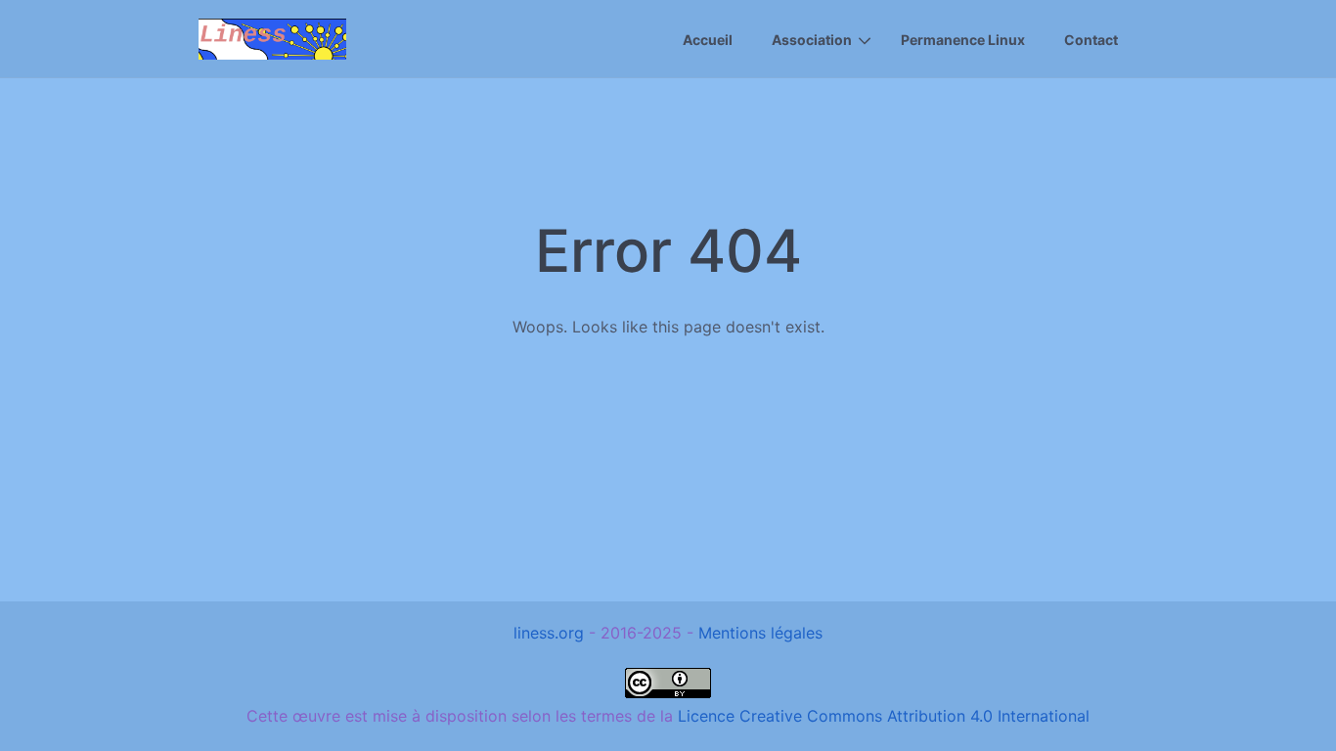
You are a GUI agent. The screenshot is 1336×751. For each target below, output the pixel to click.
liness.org (548, 632)
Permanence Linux (963, 39)
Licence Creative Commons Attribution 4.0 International (884, 716)
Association (812, 39)
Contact (1091, 39)
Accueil (708, 39)
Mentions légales (760, 632)
